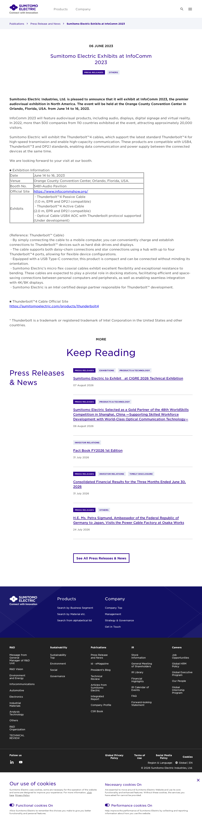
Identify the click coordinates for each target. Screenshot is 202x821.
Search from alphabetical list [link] (74, 620)
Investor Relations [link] (87, 442)
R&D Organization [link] (17, 728)
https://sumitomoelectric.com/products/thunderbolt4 (54, 306)
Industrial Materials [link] (15, 704)
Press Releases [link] (93, 72)
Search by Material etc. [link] (71, 614)
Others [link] (113, 72)
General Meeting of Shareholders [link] (141, 665)
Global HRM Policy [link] (179, 665)
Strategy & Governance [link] (119, 620)
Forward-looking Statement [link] (141, 703)
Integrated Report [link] (97, 697)
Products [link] (61, 9)
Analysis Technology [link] (16, 713)
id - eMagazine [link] (100, 663)
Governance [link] (57, 676)
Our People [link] (179, 680)
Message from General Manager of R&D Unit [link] (19, 658)
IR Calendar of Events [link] (140, 688)
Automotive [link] (16, 690)
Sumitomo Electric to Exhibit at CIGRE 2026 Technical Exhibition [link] (128, 378)
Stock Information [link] (138, 656)
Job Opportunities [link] (180, 656)
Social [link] (53, 669)
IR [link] (132, 647)
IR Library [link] (137, 672)
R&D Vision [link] (16, 669)
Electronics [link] (16, 696)
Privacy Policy (22, 795)
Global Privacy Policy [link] (114, 756)
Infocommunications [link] (22, 684)
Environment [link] (58, 663)
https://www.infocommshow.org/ (61, 191)
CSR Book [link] (97, 711)
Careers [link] (176, 647)
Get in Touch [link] (113, 626)
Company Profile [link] (101, 705)
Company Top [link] (113, 607)
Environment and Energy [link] (17, 676)
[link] (23, 9)
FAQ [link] (134, 695)
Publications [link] (16, 23)
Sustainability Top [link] (58, 656)
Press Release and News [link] (45, 23)
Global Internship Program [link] (178, 690)
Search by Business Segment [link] (75, 607)
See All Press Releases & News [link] (101, 558)
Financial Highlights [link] (137, 680)
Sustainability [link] (58, 647)
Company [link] (83, 9)
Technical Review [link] (96, 677)
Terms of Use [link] (139, 756)
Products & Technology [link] (135, 370)
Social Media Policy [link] (164, 756)
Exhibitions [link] (106, 370)
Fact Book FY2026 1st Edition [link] (98, 450)
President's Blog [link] (100, 669)
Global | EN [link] (186, 762)
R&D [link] (12, 647)
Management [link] (113, 614)
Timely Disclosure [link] (141, 473)
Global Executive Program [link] (182, 673)
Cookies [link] (188, 756)
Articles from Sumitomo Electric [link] (99, 687)
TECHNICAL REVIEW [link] (16, 736)
